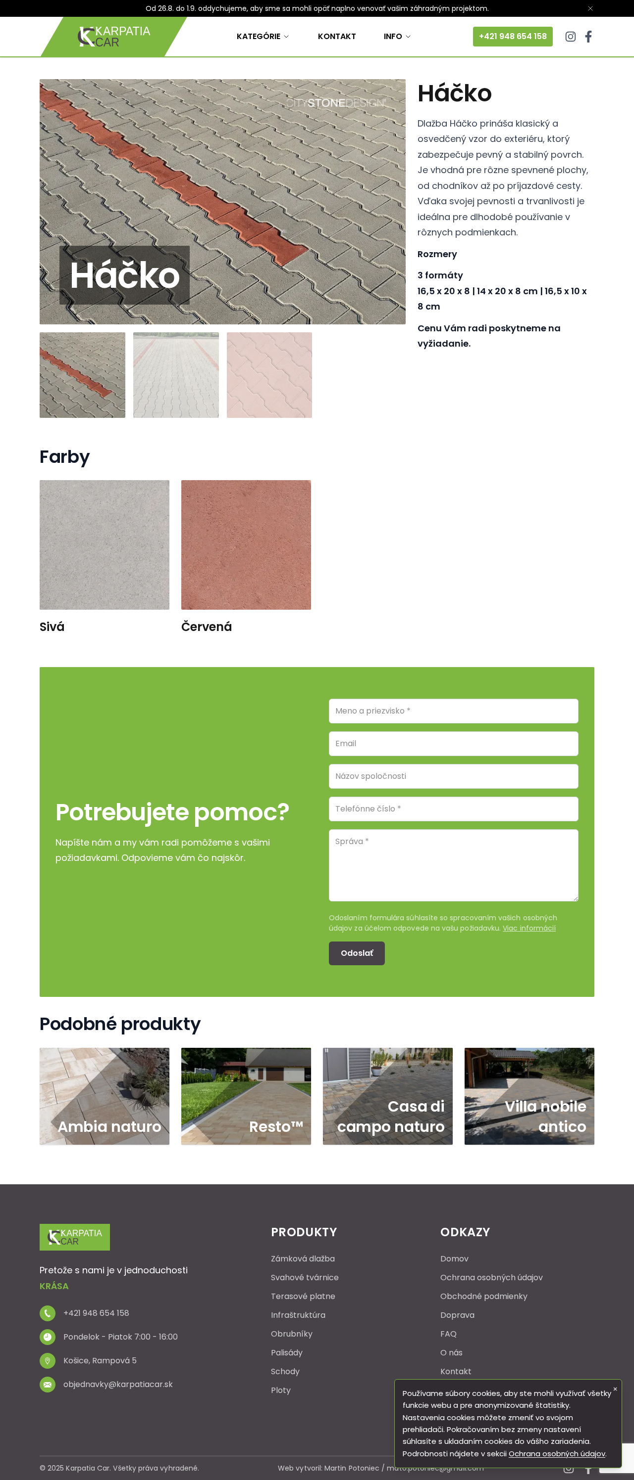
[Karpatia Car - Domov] (114, 36)
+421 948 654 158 (513, 36)
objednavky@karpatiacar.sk (118, 1384)
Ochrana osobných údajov (557, 1453)
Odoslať (357, 953)
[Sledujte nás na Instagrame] (571, 37)
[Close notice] (590, 8)
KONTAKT (337, 36)
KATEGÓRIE (258, 36)
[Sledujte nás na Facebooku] (588, 37)
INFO (393, 36)
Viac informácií (529, 928)
